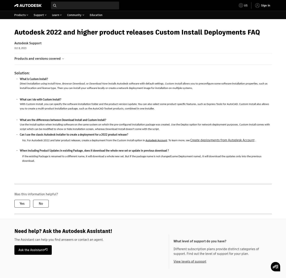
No (41, 203)
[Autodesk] (28, 5)
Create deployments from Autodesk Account (222, 140)
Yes (22, 203)
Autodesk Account (156, 140)
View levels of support (190, 261)
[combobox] (85, 5)
